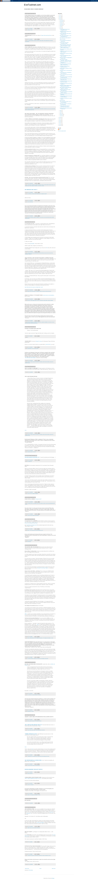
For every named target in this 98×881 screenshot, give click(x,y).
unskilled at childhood (35, 493)
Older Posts (53, 868)
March (61, 113)
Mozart (35, 658)
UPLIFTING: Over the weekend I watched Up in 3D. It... (65, 66)
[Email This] (34, 28)
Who (38, 457)
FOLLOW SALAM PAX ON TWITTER (31, 457)
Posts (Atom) (31, 870)
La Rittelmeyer (29, 756)
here (50, 812)
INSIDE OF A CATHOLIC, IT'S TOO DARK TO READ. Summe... (65, 47)
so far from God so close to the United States (33, 765)
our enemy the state (39, 658)
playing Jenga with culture (50, 184)
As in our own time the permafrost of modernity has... (65, 41)
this (47, 247)
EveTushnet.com (32, 5)
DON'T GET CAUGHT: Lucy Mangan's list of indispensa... (65, 104)
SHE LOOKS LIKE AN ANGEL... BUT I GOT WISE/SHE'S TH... (65, 36)
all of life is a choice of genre (31, 361)
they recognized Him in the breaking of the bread (42, 756)
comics (38, 300)
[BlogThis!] (35, 28)
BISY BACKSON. (62, 100)
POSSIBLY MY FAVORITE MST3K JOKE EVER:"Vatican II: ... (66, 51)
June (61, 28)
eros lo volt (32, 348)
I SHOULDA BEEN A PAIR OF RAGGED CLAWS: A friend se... (66, 96)
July (60, 26)
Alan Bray (28, 108)
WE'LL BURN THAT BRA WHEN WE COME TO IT (33, 724)
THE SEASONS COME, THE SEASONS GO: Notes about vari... (66, 77)
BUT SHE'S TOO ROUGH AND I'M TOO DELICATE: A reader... (66, 81)
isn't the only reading (40, 822)
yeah (38, 624)
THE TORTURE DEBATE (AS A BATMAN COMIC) (33, 760)
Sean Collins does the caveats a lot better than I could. (34, 287)
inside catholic (41, 40)
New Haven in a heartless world (39, 361)
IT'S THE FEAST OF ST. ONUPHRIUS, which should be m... (65, 73)
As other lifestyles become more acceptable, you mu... (65, 29)
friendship (31, 108)
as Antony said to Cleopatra (31, 515)
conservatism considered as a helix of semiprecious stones (35, 184)
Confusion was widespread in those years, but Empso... (65, 56)
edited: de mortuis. (62, 39)
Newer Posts (27, 868)
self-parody (31, 784)
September (61, 24)
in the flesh (37, 40)
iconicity (35, 40)
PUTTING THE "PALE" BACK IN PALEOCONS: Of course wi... (64, 106)
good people (32, 243)
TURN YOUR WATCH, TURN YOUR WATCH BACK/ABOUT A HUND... (65, 45)
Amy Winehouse (29, 193)
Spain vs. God (29, 530)
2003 (60, 124)
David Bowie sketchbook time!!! (32, 525)
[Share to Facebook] (38, 28)
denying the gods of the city (31, 451)
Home (40, 868)
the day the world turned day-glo (46, 291)
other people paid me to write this (48, 40)
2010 (60, 17)
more (25, 430)
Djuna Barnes (37, 515)
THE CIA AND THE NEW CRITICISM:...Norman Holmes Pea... (66, 60)
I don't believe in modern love (44, 108)
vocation (43, 185)
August (61, 25)
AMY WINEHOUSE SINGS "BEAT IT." (31, 189)
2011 (60, 16)
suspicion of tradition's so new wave (36, 185)
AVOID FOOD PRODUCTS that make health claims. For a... (65, 79)
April (60, 111)
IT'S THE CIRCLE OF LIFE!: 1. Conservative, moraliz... (64, 43)
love (48, 108)
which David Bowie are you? (39, 530)
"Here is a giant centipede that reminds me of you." (33, 778)
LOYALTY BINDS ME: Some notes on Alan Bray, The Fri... (65, 34)
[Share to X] (36, 28)
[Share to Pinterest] (39, 28)
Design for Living (39, 341)
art (27, 658)
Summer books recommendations (48, 295)
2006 (60, 120)
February (61, 114)
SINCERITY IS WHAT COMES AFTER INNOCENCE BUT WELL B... (65, 86)
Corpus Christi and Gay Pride (46, 35)
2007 (60, 118)
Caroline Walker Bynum (33, 300)
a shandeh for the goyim (30, 855)
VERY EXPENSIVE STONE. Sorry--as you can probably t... (65, 102)
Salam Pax (30, 461)
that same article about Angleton (30, 357)
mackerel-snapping (50, 300)
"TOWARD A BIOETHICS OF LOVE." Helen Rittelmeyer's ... (65, 90)
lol (27, 337)
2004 (60, 122)
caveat (27, 813)
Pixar (31, 493)
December (61, 20)
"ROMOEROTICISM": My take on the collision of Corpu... (65, 32)
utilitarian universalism (45, 658)
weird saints (33, 530)
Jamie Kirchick (48, 344)
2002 (60, 125)
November (61, 21)
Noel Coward (36, 348)
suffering (34, 756)
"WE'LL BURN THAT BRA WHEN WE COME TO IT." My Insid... (65, 88)
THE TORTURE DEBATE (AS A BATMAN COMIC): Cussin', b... (66, 92)
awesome (28, 493)
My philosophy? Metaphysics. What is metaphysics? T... (65, 62)
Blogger (53, 878)
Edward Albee (29, 348)
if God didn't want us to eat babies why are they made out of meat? (36, 503)
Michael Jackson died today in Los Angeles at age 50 (39, 193)
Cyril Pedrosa (41, 300)
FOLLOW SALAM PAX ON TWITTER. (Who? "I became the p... (65, 64)
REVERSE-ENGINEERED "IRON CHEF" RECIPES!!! (34, 769)
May (60, 110)
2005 (60, 121)
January (61, 115)
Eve (59, 129)
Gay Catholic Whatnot (30, 40)
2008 (60, 117)
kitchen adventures (31, 658)
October (61, 22)
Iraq (27, 461)
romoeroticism (27, 41)
